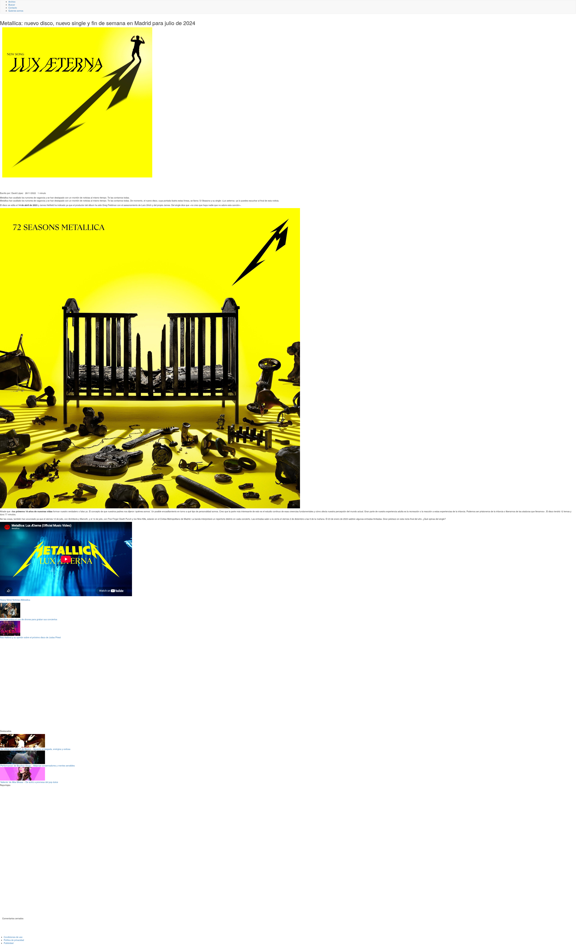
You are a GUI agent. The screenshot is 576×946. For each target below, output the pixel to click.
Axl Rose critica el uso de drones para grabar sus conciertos (28, 619)
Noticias (16, 599)
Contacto (12, 7)
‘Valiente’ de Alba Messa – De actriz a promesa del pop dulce (29, 782)
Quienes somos (15, 10)
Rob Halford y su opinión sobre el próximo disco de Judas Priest (30, 637)
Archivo (11, 1)
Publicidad (9, 942)
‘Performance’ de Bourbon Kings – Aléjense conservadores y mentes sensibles (37, 765)
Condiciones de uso (13, 936)
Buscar (11, 4)
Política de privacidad (14, 939)
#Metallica (25, 599)
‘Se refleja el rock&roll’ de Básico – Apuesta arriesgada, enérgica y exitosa (35, 749)
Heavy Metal (6, 599)
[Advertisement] (73, 184)
